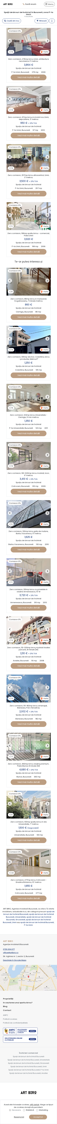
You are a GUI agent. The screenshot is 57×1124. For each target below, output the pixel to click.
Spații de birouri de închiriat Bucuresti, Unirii (29, 1066)
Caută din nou (12, 20)
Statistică (30, 1110)
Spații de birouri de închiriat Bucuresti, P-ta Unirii (28, 1070)
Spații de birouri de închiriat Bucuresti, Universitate (29, 1060)
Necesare (16, 1110)
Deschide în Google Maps (14, 960)
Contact (7, 1010)
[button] (52, 20)
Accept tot (38, 1117)
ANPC (5, 1015)
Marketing (43, 1110)
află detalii (34, 1104)
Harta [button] (45, 51)
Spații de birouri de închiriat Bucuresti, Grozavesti (28, 1063)
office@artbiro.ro (10, 952)
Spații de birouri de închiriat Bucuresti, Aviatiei (28, 1073)
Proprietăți (8, 998)
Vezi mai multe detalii (28, 77)
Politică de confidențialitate (15, 1022)
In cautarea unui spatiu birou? (18, 1002)
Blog (5, 1006)
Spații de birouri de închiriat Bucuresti (28, 1056)
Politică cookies (10, 1019)
